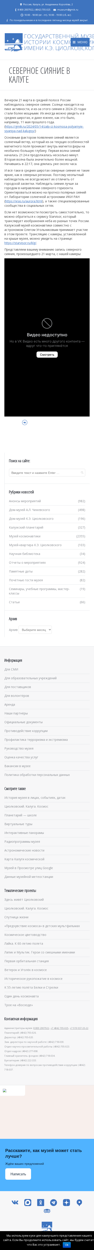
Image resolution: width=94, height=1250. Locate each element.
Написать (18, 1174)
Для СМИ (11, 669)
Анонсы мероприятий (25, 501)
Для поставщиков (17, 687)
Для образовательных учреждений (30, 678)
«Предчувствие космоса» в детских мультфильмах (42, 926)
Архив (13, 630)
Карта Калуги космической (24, 859)
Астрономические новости (24, 850)
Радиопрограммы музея (22, 841)
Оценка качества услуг (21, 757)
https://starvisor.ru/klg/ (20, 243)
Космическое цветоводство (25, 935)
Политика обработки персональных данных (37, 775)
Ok (66, 1244)
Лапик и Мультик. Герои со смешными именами (39, 952)
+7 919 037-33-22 (79, 1028)
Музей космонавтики (24, 536)
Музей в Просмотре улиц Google (28, 868)
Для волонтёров (16, 696)
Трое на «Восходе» (18, 1005)
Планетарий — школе (20, 815)
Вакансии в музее (17, 766)
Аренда (9, 704)
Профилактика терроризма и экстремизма (36, 739)
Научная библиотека (24, 554)
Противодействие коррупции (26, 731)
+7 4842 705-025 (59, 1028)
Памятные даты (21, 571)
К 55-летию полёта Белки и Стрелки (31, 987)
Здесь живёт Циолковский (24, 899)
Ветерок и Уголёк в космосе (25, 970)
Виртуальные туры (18, 824)
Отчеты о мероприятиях (27, 562)
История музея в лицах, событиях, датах (34, 797)
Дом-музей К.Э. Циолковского (31, 518)
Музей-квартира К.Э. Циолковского (35, 545)
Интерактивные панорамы (24, 833)
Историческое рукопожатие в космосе (33, 978)
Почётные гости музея (26, 580)
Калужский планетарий (26, 527)
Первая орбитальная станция (26, 961)
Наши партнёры (16, 713)
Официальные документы (23, 722)
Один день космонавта (21, 996)
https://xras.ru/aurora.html (23, 201)
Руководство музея (18, 748)
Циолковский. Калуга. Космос (26, 806)
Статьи (14, 602)
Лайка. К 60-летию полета (23, 943)
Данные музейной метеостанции (28, 877)
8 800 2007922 (41, 1028)
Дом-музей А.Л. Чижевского (29, 510)
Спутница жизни (16, 917)
